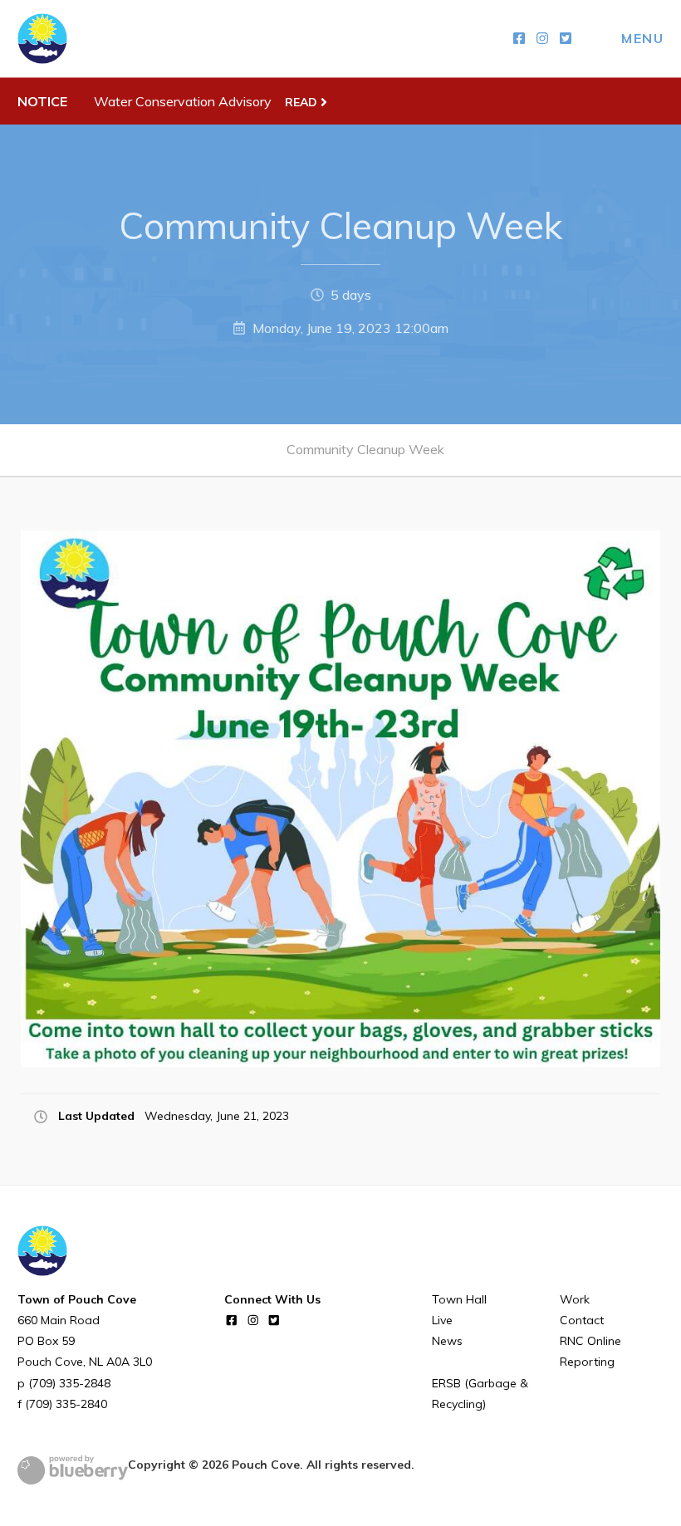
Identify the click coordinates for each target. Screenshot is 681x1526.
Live (442, 1320)
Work (575, 1299)
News (447, 1340)
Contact (582, 1320)
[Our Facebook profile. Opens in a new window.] (519, 39)
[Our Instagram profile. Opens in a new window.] (542, 39)
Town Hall (459, 1299)
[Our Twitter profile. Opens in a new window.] (565, 39)
